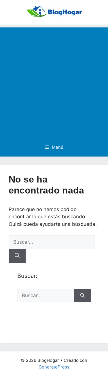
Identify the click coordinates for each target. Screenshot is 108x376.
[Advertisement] (54, 81)
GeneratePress (54, 367)
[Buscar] (17, 256)
